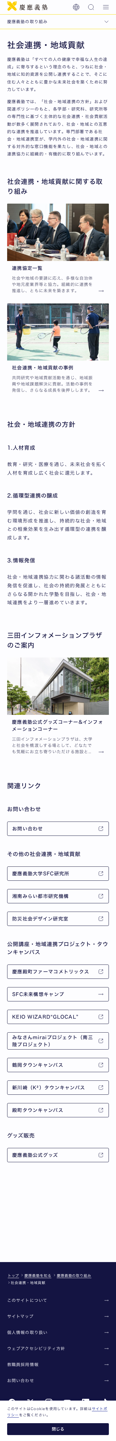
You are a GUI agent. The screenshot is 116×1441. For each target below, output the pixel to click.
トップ (13, 1275)
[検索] (91, 7)
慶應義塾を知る (37, 1275)
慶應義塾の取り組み (74, 1275)
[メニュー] (106, 7)
